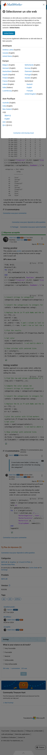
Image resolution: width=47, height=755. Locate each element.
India (4, 106)
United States (7, 56)
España (5, 75)
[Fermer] (43, 4)
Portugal (28, 75)
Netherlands (29, 65)
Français (30, 91)
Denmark (6, 68)
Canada (5, 53)
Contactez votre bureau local (23, 133)
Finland (5, 78)
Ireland (5, 84)
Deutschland (7, 71)
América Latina (8, 50)
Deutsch (30, 84)
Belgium (5, 65)
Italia (4, 87)
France (5, 81)
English (29, 87)
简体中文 (8, 115)
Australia (6, 103)
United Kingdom (30, 94)
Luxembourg (7, 91)
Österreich (28, 71)
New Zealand (7, 109)
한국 (4, 125)
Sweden (27, 78)
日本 (4, 122)
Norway (27, 68)
